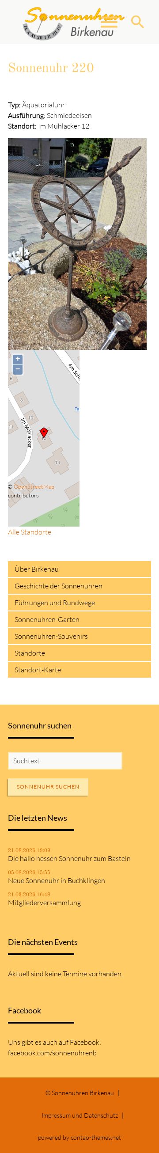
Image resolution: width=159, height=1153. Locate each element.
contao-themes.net (96, 1137)
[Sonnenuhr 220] (77, 344)
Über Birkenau (37, 569)
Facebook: (85, 1042)
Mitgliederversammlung (44, 902)
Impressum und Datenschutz (80, 1115)
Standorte (30, 653)
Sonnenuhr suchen (48, 786)
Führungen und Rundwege (55, 602)
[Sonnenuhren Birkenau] (74, 22)
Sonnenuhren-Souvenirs (51, 636)
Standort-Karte (38, 669)
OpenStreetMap (34, 486)
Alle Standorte (29, 531)
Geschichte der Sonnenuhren (58, 585)
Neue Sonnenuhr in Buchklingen (56, 880)
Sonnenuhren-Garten (47, 619)
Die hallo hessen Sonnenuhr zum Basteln (69, 858)
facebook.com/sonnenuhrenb (52, 1052)
